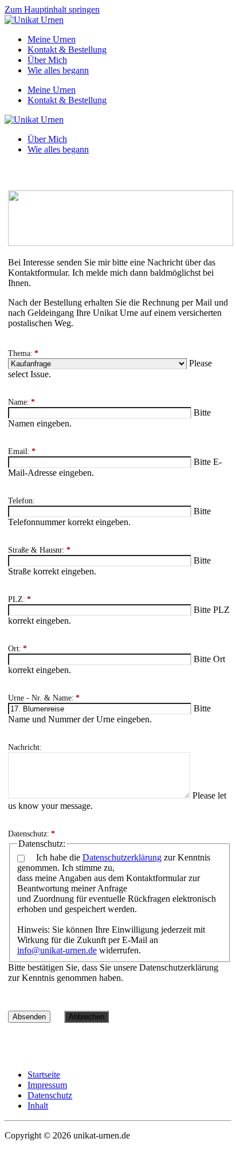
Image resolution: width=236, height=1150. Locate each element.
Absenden (29, 1016)
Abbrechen (86, 1016)
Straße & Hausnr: (39, 550)
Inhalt (37, 1105)
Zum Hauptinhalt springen (52, 9)
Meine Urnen (51, 39)
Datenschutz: (31, 834)
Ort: (17, 648)
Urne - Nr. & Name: (44, 698)
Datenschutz (49, 1095)
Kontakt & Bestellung (67, 49)
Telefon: (21, 500)
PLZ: (19, 599)
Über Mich (47, 60)
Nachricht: (25, 747)
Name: (21, 402)
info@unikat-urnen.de (57, 950)
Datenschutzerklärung (122, 857)
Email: (22, 451)
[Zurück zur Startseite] (34, 20)
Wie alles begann (58, 70)
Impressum (47, 1085)
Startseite (43, 1074)
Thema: (23, 353)
